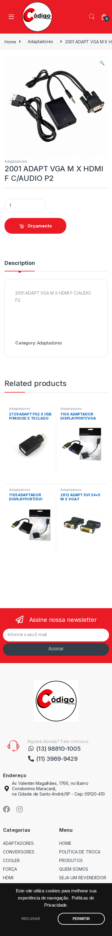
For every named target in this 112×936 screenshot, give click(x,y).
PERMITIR (81, 919)
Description (19, 263)
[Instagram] (19, 809)
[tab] (19, 265)
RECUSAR (31, 919)
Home (10, 41)
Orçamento (39, 225)
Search (91, 16)
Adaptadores (40, 41)
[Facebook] (6, 809)
